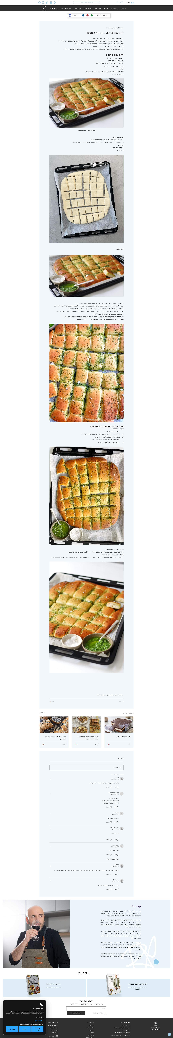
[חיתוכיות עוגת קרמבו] (119, 724)
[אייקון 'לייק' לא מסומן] (117, 787)
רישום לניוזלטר (86, 1000)
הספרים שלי (83, 973)
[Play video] (86, 276)
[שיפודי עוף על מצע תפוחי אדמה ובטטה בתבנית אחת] (86, 724)
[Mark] (122, 2)
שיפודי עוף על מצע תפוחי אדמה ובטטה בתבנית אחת (88, 737)
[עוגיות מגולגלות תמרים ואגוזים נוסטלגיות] (54, 724)
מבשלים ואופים (155, 1028)
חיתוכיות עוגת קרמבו (124, 736)
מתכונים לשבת (119, 695)
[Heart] (120, 2)
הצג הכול (41, 712)
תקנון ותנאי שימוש (53, 1025)
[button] (117, 2)
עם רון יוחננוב (155, 1029)
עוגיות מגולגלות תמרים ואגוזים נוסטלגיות (55, 737)
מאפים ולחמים (101, 695)
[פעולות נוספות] (50, 778)
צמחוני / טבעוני (110, 695)
